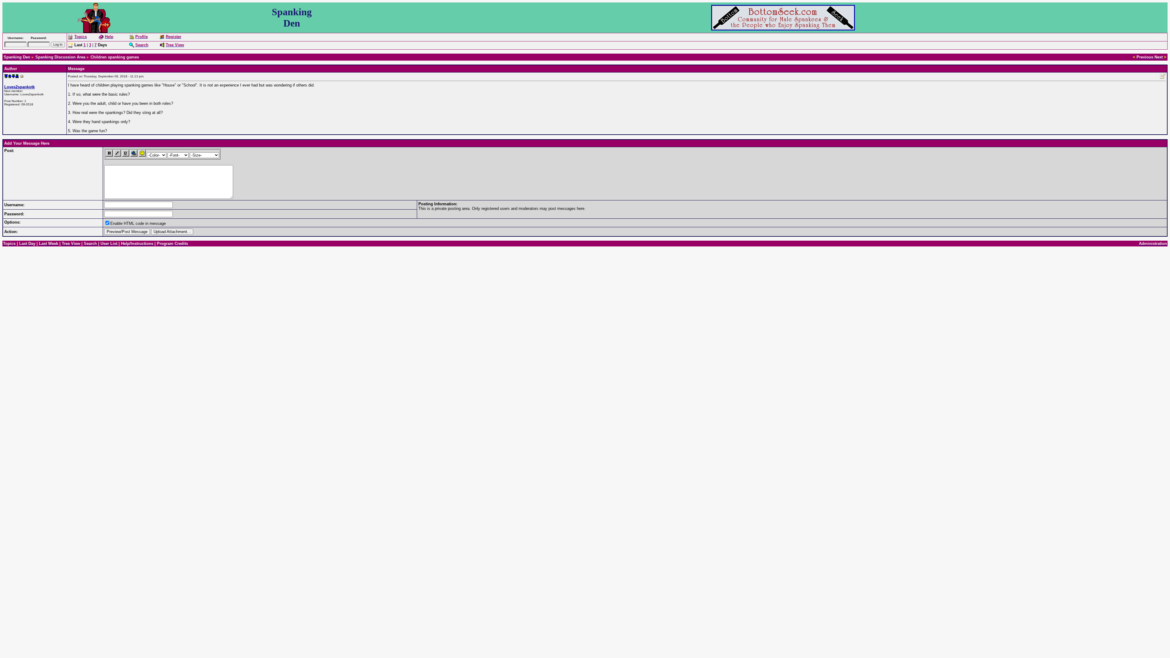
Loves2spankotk (19, 87)
